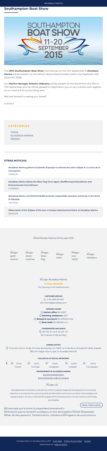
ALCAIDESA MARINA (21, 135)
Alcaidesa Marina (53, 3)
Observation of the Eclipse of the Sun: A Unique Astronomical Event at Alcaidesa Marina (53, 210)
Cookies (87, 441)
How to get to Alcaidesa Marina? (61, 351)
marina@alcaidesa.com (55, 303)
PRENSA (15, 139)
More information (91, 405)
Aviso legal (57, 441)
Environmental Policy (53, 374)
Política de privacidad (73, 441)
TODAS (14, 132)
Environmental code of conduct (53, 378)
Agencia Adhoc (61, 444)
